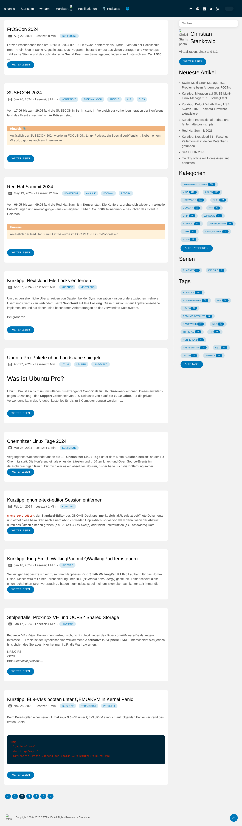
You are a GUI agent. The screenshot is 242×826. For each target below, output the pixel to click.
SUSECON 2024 (24, 92)
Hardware (62, 8)
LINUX (211, 192)
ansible (114, 99)
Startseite (27, 8)
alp (129, 99)
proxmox (67, 624)
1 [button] (15, 796)
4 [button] (36, 796)
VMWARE (190, 208)
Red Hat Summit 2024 (30, 186)
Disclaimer (85, 817)
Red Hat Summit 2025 (197, 130)
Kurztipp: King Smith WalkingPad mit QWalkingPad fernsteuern (72, 558)
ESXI (220, 347)
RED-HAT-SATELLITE (196, 316)
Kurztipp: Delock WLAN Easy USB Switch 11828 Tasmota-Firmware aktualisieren (206, 109)
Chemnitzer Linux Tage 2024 (36, 441)
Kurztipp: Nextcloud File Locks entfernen (49, 280)
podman (108, 193)
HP (214, 332)
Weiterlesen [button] (193, 61)
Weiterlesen (21, 64)
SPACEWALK (192, 324)
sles (142, 99)
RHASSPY (190, 270)
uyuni (65, 364)
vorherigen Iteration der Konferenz (139, 110)
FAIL (221, 300)
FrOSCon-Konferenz (94, 45)
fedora (126, 193)
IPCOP (189, 355)
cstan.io (9, 8)
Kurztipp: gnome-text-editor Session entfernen (54, 500)
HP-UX (189, 308)
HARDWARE (192, 200)
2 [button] (22, 796)
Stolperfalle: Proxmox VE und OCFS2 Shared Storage (63, 617)
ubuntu (81, 364)
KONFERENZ (192, 339)
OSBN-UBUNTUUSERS (198, 184)
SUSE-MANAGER (194, 300)
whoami (45, 8)
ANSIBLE (213, 355)
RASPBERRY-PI (193, 347)
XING (188, 192)
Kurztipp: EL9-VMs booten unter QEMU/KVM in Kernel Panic (70, 699)
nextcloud (88, 287)
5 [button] (43, 796)
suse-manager (92, 99)
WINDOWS (212, 215)
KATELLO (215, 270)
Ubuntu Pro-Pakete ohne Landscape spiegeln (54, 357)
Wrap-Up (16, 140)
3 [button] (29, 796)
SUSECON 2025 (193, 152)
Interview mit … (56, 140)
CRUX (188, 231)
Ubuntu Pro (15, 391)
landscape (100, 364)
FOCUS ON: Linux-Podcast (87, 135)
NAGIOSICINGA (216, 231)
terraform (88, 706)
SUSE (188, 239)
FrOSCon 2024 (23, 29)
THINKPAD (191, 332)
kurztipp (67, 287)
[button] (8, 796)
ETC (213, 208)
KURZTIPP (191, 292)
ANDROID (190, 223)
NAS (217, 324)
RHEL (218, 200)
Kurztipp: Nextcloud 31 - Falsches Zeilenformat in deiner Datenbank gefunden (205, 141)
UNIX (188, 215)
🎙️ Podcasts (111, 8)
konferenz (69, 36)
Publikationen (87, 8)
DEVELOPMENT (220, 223)
